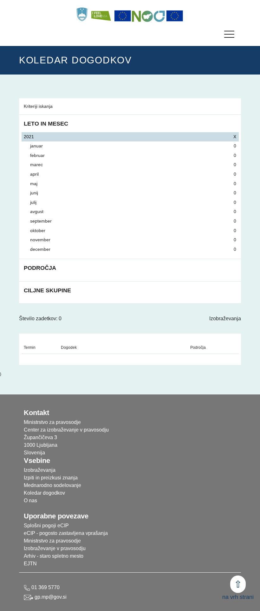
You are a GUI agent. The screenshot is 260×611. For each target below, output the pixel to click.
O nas (30, 500)
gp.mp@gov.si (50, 597)
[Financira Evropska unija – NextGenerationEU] (175, 16)
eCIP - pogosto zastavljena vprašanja (66, 533)
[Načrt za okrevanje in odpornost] (149, 16)
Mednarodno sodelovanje (52, 485)
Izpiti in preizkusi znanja (51, 477)
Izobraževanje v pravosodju (55, 548)
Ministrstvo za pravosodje (52, 540)
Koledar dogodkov (44, 493)
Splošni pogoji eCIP (46, 525)
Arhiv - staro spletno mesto (53, 556)
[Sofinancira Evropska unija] (123, 16)
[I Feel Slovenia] (101, 14)
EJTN (30, 563)
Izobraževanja (225, 318)
